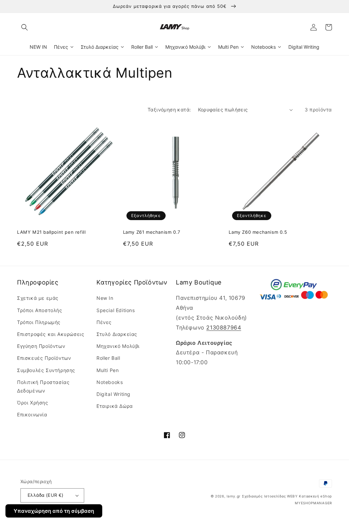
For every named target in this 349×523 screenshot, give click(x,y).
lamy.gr (234, 496)
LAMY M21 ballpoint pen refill (51, 232)
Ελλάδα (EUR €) (46, 495)
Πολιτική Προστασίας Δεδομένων (43, 386)
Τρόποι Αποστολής (39, 310)
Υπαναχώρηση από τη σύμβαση (54, 511)
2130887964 (223, 327)
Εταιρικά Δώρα (114, 406)
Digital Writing (113, 394)
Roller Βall (108, 358)
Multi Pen (107, 370)
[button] (24, 27)
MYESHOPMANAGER (313, 503)
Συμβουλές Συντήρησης (46, 370)
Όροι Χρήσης (32, 402)
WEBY (292, 496)
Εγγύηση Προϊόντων (41, 346)
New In (104, 298)
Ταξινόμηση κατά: (169, 109)
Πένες (104, 322)
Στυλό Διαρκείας (116, 334)
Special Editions (115, 310)
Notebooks (109, 382)
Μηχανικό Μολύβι (118, 346)
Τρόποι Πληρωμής (39, 322)
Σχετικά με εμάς (38, 298)
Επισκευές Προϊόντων (44, 358)
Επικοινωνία (32, 414)
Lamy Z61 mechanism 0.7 (151, 232)
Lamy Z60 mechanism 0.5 (258, 232)
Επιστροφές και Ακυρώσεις (50, 334)
